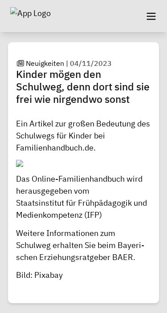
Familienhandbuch (49, 147)
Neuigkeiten (45, 63)
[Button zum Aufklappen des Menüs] (151, 16)
